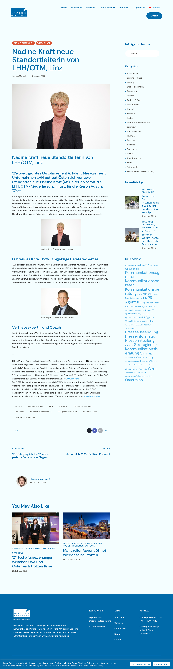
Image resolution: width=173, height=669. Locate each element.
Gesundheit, (148, 225)
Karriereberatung (35, 406)
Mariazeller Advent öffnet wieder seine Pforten (84, 552)
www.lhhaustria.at (92, 396)
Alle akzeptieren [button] (161, 664)
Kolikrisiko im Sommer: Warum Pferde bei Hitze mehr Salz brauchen (150, 238)
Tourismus (78, 546)
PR (145, 298)
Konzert (139, 294)
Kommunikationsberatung (142, 291)
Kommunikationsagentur (142, 274)
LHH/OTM (63, 406)
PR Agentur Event (148, 302)
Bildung (136, 265)
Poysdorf (138, 298)
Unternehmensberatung (25, 417)
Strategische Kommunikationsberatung (141, 349)
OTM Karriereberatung (83, 406)
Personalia (19, 412)
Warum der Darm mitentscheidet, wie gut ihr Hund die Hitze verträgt (150, 204)
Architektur (129, 265)
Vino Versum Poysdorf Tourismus (136, 365)
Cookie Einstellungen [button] (141, 664)
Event (143, 265)
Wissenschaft (140, 372)
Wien (152, 368)
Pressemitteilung (140, 340)
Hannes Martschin (40, 479)
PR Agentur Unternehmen (41, 412)
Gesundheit (148, 192)
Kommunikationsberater (142, 283)
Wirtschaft (43, 43)
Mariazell (154, 294)
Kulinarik (99, 543)
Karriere (18, 406)
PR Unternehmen (90, 412)
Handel (37, 548)
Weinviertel (143, 369)
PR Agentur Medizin (143, 314)
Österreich (134, 379)
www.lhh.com (72, 378)
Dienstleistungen (23, 43)
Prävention (129, 345)
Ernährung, (148, 189)
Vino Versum (151, 361)
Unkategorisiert (151, 227)
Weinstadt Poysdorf (131, 369)
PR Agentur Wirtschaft (67, 412)
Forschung (153, 265)
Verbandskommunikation (135, 361)
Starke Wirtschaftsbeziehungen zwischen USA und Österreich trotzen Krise (32, 560)
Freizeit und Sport (73, 543)
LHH (51, 406)
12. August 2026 (149, 216)
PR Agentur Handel (147, 306)
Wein (150, 365)
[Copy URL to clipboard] (105, 430)
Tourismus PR (130, 358)
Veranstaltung (144, 357)
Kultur (67, 546)
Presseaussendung (141, 332)
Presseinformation (141, 336)
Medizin (129, 298)
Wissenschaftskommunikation (138, 376)
